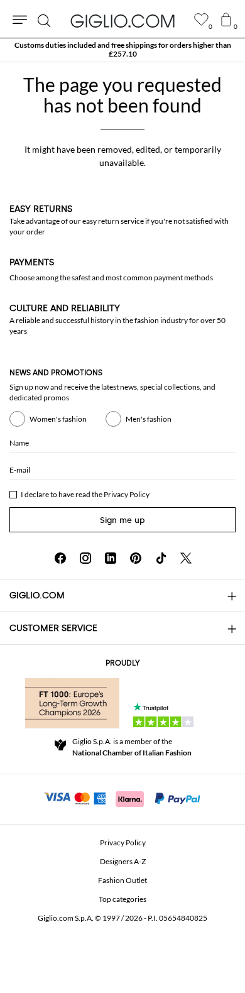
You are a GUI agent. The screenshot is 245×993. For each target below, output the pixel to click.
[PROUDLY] (72, 703)
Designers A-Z (123, 861)
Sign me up (122, 520)
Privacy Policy (127, 494)
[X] (186, 558)
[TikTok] (161, 558)
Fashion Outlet (122, 880)
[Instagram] (85, 558)
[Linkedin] (111, 558)
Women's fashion (58, 419)
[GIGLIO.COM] (122, 20)
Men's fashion (149, 419)
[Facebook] (60, 558)
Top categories (122, 899)
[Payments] (123, 797)
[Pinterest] (136, 558)
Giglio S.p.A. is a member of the (132, 747)
